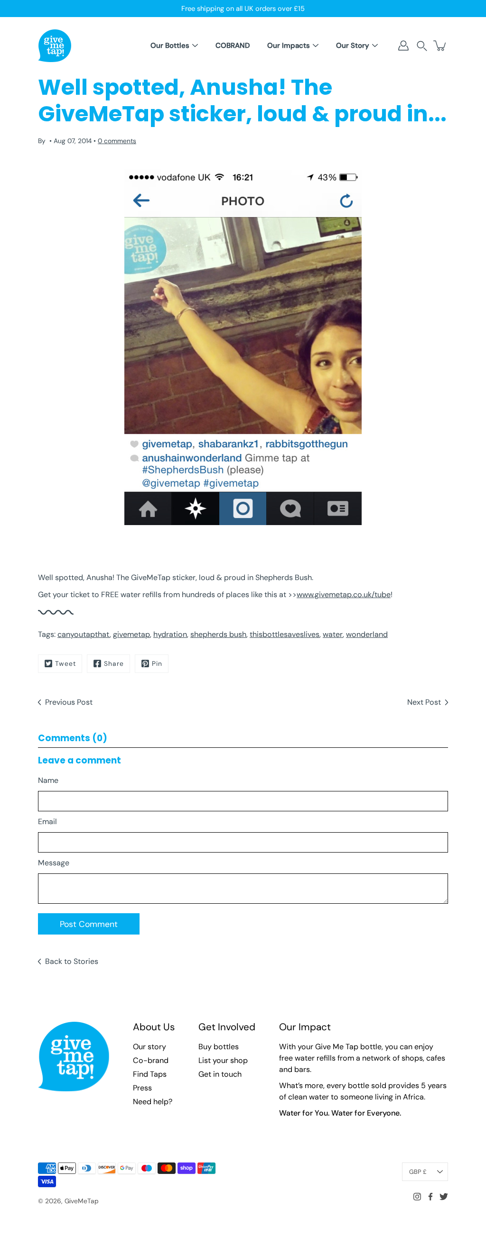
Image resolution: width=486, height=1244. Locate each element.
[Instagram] (417, 1196)
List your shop (223, 1060)
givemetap (131, 634)
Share (114, 663)
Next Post (424, 702)
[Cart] (440, 45)
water (333, 634)
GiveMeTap (82, 1201)
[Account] (403, 45)
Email (47, 821)
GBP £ (418, 1172)
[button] (422, 45)
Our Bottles (169, 45)
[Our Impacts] (315, 45)
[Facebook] (430, 1196)
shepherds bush (218, 634)
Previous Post (69, 702)
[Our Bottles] (195, 45)
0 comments (117, 140)
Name (48, 780)
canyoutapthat (83, 634)
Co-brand (150, 1060)
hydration (170, 634)
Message (53, 863)
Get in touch (220, 1074)
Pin (157, 663)
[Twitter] (443, 1196)
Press (142, 1088)
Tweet (65, 663)
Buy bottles (218, 1047)
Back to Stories (71, 961)
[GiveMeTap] (54, 45)
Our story (149, 1047)
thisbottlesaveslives (284, 634)
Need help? (152, 1102)
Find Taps (150, 1074)
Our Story (352, 45)
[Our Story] (375, 45)
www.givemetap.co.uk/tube (344, 594)
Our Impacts (288, 45)
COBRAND (232, 45)
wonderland (367, 634)
